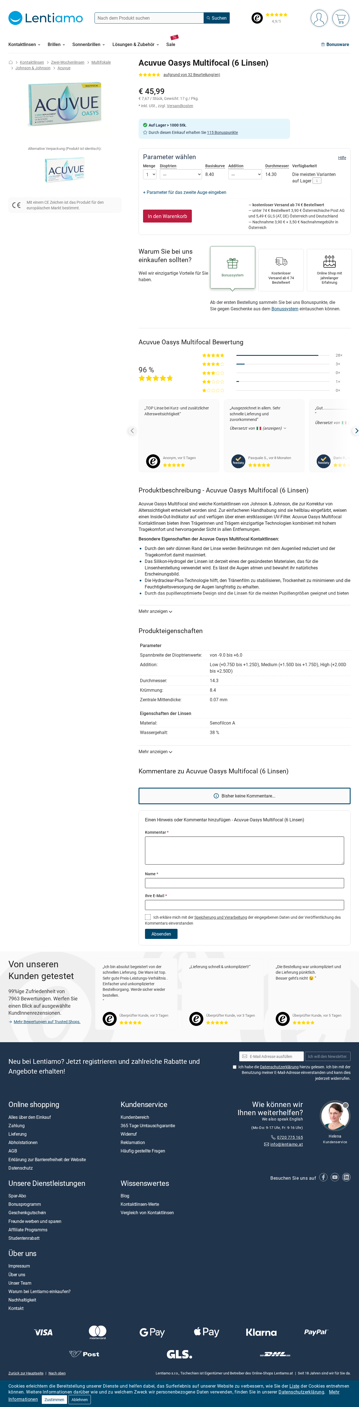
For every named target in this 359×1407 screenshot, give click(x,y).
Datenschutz (20, 1168)
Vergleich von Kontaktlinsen (147, 1213)
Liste (294, 1386)
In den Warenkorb (167, 216)
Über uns (16, 1274)
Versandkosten (180, 105)
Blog (125, 1196)
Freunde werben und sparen (34, 1221)
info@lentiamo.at (286, 1144)
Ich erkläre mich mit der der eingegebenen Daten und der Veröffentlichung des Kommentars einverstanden (243, 920)
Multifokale (101, 62)
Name (151, 873)
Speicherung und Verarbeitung (220, 917)
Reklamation (133, 1142)
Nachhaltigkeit (22, 1300)
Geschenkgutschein (27, 1213)
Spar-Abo (17, 1196)
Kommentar (157, 832)
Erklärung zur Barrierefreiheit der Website (47, 1159)
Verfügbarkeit (304, 166)
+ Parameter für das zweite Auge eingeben (184, 192)
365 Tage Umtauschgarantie (148, 1125)
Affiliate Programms (27, 1230)
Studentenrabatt (23, 1238)
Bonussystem (284, 309)
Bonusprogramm (24, 1204)
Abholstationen (23, 1142)
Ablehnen (80, 1399)
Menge (149, 166)
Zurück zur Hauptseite (25, 1373)
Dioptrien (168, 165)
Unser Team (19, 1283)
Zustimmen (54, 1399)
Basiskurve (215, 165)
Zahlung (16, 1125)
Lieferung (17, 1134)
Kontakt (15, 1308)
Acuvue (63, 67)
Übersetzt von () (256, 428)
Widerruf (129, 1134)
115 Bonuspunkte (222, 132)
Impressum (19, 1266)
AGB (12, 1151)
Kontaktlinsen (32, 62)
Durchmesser (277, 165)
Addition (235, 165)
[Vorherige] (132, 431)
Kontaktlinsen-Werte (140, 1204)
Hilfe (342, 157)
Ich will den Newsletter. (328, 1056)
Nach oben (57, 1373)
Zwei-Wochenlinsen (67, 62)
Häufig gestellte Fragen (143, 1151)
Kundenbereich (135, 1117)
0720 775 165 (290, 1137)
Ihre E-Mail (156, 895)
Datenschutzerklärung (301, 1392)
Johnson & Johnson (32, 67)
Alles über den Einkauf (29, 1117)
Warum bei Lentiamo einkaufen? (39, 1291)
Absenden (161, 934)
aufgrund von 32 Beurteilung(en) (192, 74)
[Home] (10, 62)
